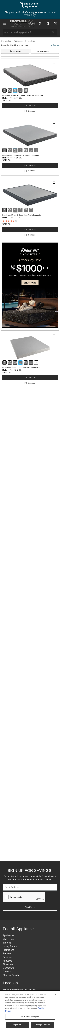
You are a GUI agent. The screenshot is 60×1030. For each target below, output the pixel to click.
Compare (31, 111)
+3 (36, 362)
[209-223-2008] (47, 23)
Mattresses (18, 41)
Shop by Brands (11, 975)
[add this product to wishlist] (54, 63)
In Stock (7, 943)
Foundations (30, 41)
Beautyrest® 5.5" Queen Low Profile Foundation (20, 155)
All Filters (17, 51)
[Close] (55, 995)
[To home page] (22, 24)
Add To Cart (30, 106)
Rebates (7, 953)
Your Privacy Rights (30, 1017)
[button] (4, 23)
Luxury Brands (10, 946)
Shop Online (31, 3)
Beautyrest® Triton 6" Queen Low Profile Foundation (22, 215)
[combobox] (45, 51)
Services (7, 957)
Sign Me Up (30, 907)
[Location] (40, 23)
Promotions (8, 950)
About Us (7, 961)
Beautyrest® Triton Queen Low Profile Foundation (21, 368)
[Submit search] (53, 32)
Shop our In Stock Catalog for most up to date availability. (30, 13)
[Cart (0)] (55, 23)
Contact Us (8, 968)
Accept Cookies (43, 1025)
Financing (8, 964)
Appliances (8, 935)
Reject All (17, 1025)
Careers (7, 971)
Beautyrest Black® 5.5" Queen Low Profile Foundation (22, 95)
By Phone (31, 6)
